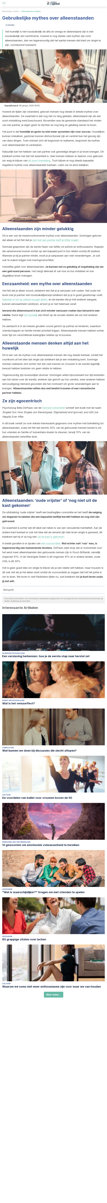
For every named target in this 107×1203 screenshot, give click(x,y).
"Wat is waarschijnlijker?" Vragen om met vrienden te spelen (43, 892)
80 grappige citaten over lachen (24, 939)
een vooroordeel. (51, 543)
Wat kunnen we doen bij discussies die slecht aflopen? (39, 750)
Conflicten (8, 748)
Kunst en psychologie (13, 700)
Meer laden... (53, 994)
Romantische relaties (31, 11)
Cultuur (6, 795)
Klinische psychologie (13, 653)
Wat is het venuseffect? (18, 703)
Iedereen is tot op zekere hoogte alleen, (25, 299)
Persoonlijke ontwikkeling (16, 842)
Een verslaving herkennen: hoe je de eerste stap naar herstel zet (46, 656)
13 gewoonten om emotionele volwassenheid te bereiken (40, 845)
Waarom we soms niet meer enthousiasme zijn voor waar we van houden (51, 986)
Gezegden (7, 889)
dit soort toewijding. (39, 160)
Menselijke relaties (10, 11)
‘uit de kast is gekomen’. (51, 536)
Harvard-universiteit (53, 407)
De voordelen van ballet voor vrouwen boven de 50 (37, 797)
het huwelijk (30, 315)
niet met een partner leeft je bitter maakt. (55, 240)
